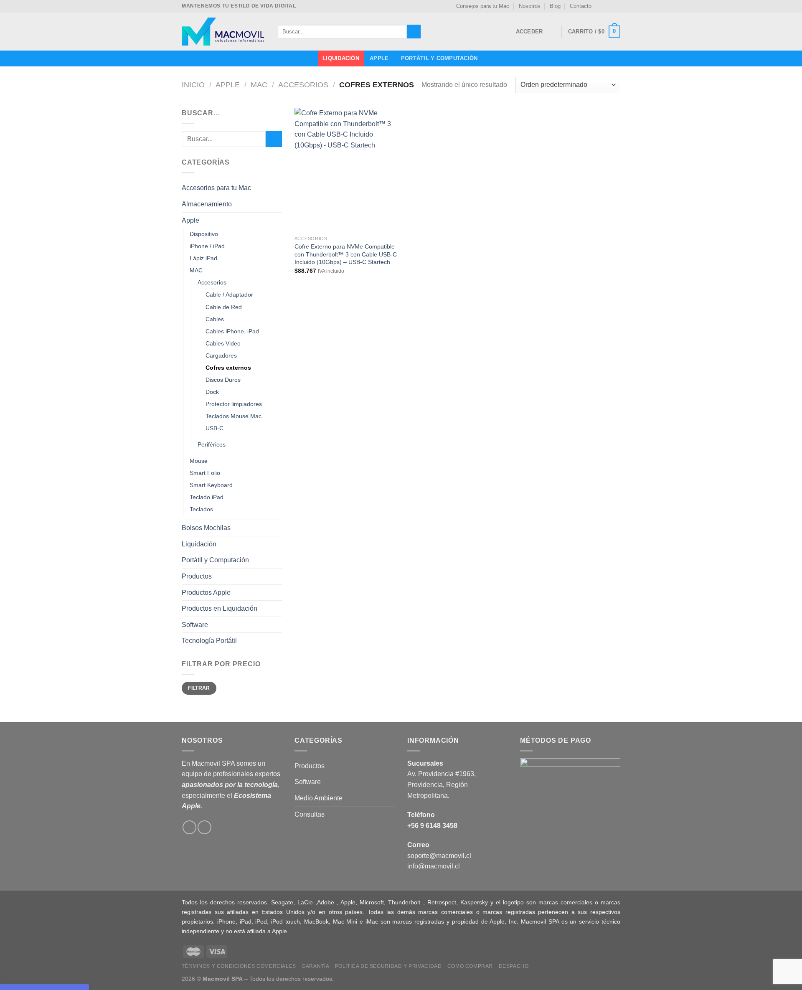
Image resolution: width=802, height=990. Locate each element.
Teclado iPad (206, 497)
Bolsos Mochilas (206, 527)
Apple (379, 58)
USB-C (214, 428)
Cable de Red (224, 307)
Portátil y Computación (439, 58)
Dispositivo (204, 234)
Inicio (193, 84)
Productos (197, 576)
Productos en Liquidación (219, 608)
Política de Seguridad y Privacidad (388, 966)
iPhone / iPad (207, 246)
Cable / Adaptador (229, 294)
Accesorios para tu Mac (216, 187)
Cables (215, 319)
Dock (212, 391)
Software (195, 624)
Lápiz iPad (203, 258)
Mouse (199, 460)
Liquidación (340, 58)
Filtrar (199, 688)
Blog (555, 6)
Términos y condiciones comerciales (239, 966)
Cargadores (221, 355)
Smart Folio (205, 473)
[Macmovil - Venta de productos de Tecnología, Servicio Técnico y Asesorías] (223, 32)
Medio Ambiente (318, 798)
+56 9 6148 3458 (432, 825)
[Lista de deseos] (551, 32)
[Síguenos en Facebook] (600, 6)
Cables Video (223, 343)
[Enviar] (414, 32)
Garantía (315, 966)
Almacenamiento (207, 204)
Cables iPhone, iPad (232, 331)
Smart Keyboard (211, 485)
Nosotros (530, 6)
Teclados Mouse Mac (233, 416)
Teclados (201, 509)
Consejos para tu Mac (482, 6)
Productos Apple (206, 592)
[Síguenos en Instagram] (608, 6)
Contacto (580, 6)
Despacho (514, 966)
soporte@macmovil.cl (439, 855)
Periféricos (212, 444)
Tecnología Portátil (209, 640)
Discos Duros (223, 379)
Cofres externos (228, 367)
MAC (259, 84)
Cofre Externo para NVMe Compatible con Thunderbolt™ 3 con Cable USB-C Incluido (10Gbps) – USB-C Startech (345, 254)
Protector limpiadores (234, 404)
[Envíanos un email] (616, 6)
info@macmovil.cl (433, 866)
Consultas (309, 814)
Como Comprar (470, 966)
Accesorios (303, 84)
